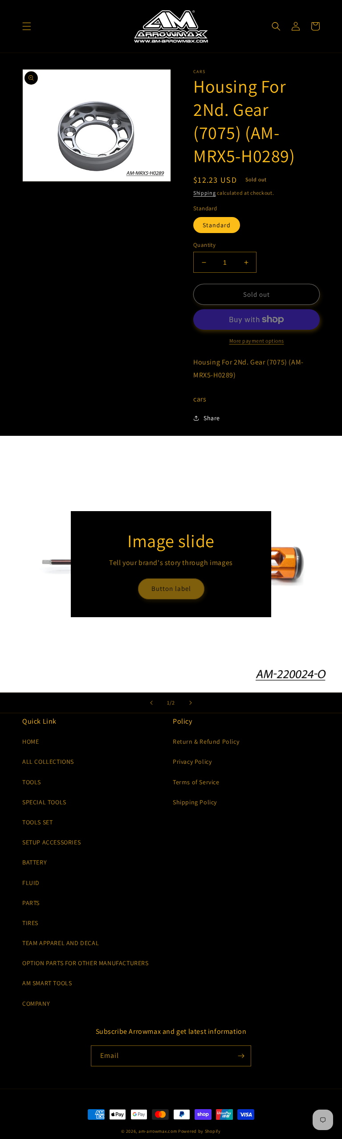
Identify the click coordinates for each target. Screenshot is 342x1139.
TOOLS (31, 782)
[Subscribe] (241, 1055)
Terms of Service (196, 782)
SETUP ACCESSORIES (51, 842)
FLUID (31, 883)
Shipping (204, 192)
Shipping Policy (195, 802)
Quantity (204, 245)
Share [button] (212, 418)
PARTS (31, 903)
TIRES (30, 923)
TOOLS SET (37, 822)
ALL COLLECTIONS (48, 762)
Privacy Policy (192, 762)
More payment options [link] (256, 340)
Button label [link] (171, 588)
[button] (27, 26)
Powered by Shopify (199, 1131)
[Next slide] (190, 703)
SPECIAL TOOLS (44, 802)
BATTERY (34, 862)
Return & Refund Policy (206, 741)
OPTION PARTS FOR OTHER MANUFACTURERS (85, 963)
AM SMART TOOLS (47, 983)
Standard (217, 225)
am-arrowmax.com (157, 1131)
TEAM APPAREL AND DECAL (60, 943)
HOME (30, 741)
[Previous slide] (151, 703)
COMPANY (36, 1004)
